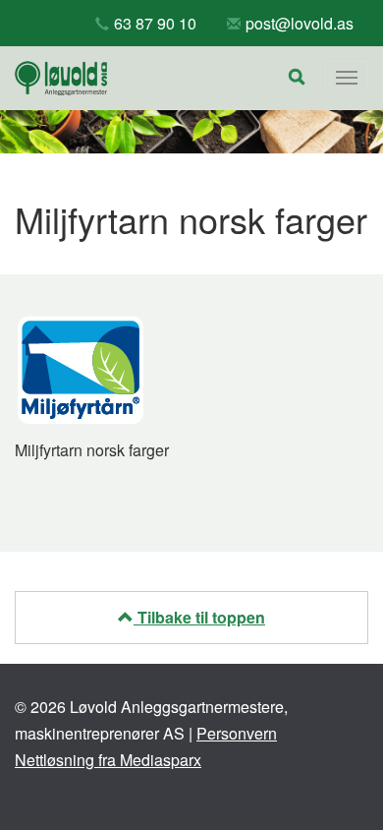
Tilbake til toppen (199, 617)
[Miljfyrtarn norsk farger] (80, 368)
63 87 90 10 (155, 23)
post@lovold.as (300, 23)
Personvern (236, 733)
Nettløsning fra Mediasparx (108, 759)
